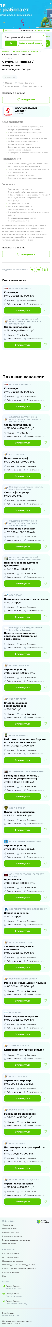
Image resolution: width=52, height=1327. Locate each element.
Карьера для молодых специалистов (19, 1268)
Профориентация (10, 1257)
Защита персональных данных (16, 1240)
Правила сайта (9, 1244)
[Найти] (46, 43)
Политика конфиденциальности (17, 1321)
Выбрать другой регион (30, 43)
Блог (4, 1276)
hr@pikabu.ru (8, 1313)
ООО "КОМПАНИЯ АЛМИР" (25, 51)
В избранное (28, 99)
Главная (5, 51)
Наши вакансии (9, 1229)
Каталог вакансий (10, 1253)
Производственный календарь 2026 (18, 1265)
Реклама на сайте (10, 1232)
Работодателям (42, 30)
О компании (7, 1225)
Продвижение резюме (12, 1261)
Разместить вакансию (12, 1236)
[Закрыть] (43, 35)
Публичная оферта (11, 1323)
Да (11, 43)
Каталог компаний (10, 1272)
